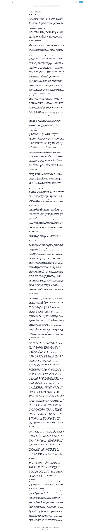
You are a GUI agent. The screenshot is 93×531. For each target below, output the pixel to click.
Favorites (43, 6)
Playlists (49, 6)
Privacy (46, 527)
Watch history (57, 6)
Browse (36, 6)
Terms (43, 527)
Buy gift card (51, 527)
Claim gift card (56, 527)
